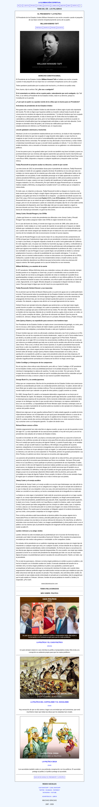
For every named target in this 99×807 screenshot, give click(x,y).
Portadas (39, 27)
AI (21, 5)
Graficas (47, 27)
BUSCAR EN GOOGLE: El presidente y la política (50, 777)
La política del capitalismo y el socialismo (49, 702)
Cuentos (26, 5)
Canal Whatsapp (55, 787)
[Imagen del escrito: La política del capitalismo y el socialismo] (49, 698)
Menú (69, 5)
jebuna (49, 646)
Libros (55, 796)
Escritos (47, 5)
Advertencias (46, 796)
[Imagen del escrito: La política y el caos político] (49, 639)
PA (18, 5)
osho (49, 705)
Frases (33, 5)
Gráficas (75, 5)
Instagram (46, 792)
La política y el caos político (50, 642)
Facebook (49, 790)
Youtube (53, 792)
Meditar (63, 5)
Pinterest (56, 790)
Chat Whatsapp (43, 787)
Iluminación (55, 5)
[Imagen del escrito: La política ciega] (49, 758)
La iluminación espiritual (49, 2)
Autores (39, 5)
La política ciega (49, 761)
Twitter (41, 790)
